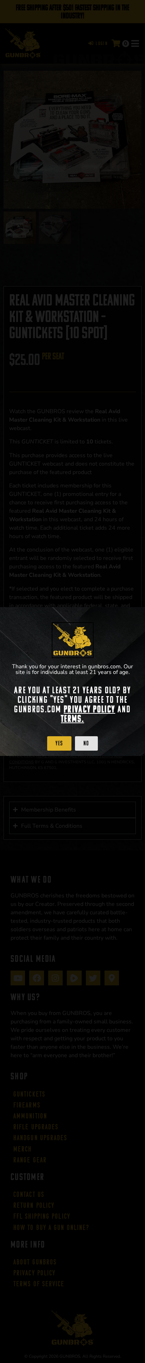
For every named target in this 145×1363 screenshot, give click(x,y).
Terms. (72, 719)
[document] (72, 681)
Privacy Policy (89, 709)
